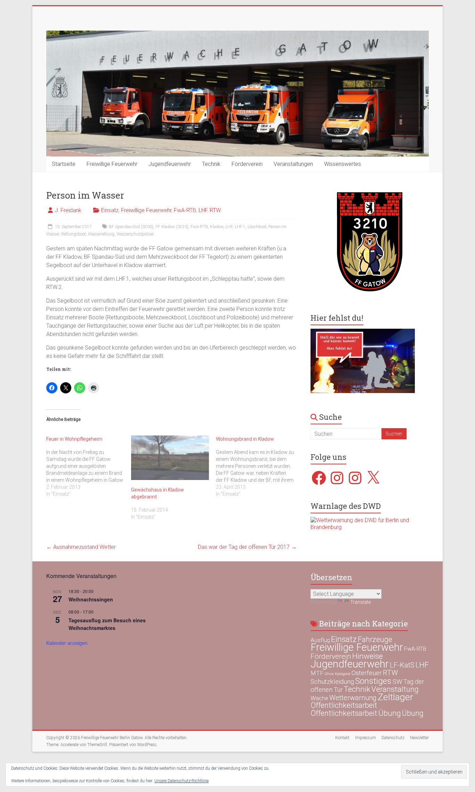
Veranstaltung (395, 689)
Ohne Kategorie (337, 674)
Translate (360, 602)
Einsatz (110, 210)
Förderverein (247, 164)
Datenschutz (392, 737)
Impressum (365, 737)
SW (397, 682)
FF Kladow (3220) (171, 226)
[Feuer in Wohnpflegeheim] (88, 466)
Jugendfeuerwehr (169, 164)
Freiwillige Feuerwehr (112, 164)
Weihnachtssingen (91, 599)
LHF (203, 210)
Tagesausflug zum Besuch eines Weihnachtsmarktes (107, 624)
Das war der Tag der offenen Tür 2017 (247, 547)
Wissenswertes (342, 164)
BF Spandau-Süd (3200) (131, 226)
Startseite (63, 164)
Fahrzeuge (375, 639)
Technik (211, 164)
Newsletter (419, 737)
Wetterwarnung (353, 698)
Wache (319, 698)
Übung (389, 713)
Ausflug (320, 640)
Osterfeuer (367, 673)
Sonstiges (373, 681)
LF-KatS (402, 665)
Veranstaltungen (293, 164)
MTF (317, 673)
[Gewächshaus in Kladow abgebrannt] (170, 457)
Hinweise (367, 656)
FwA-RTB (185, 210)
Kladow (216, 226)
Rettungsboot (73, 234)
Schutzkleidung (332, 682)
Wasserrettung (101, 234)
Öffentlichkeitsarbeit (344, 705)
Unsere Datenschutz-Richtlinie (181, 780)
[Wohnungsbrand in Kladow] (258, 466)
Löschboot (257, 226)
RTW (215, 210)
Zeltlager (395, 696)
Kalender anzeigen (67, 642)
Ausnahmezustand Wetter (81, 547)
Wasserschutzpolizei (135, 234)
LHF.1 (240, 226)
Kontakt (342, 737)
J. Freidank (68, 210)
